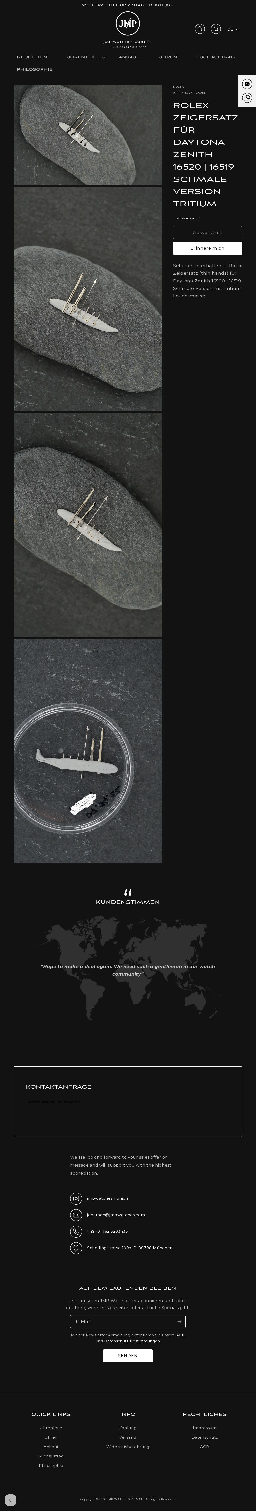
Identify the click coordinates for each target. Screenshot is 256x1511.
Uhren (51, 1437)
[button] (216, 29)
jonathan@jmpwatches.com (107, 1218)
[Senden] (180, 1321)
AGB (180, 1335)
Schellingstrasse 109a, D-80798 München (121, 1249)
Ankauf (51, 1446)
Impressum (205, 1427)
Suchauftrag (51, 1456)
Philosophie (51, 1465)
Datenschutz (205, 1437)
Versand (128, 1437)
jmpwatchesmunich (99, 1200)
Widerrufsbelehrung (128, 1446)
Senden (128, 1355)
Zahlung (128, 1427)
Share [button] (186, 309)
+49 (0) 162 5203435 (99, 1233)
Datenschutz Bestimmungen (132, 1341)
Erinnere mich (207, 248)
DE (230, 29)
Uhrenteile (51, 1427)
